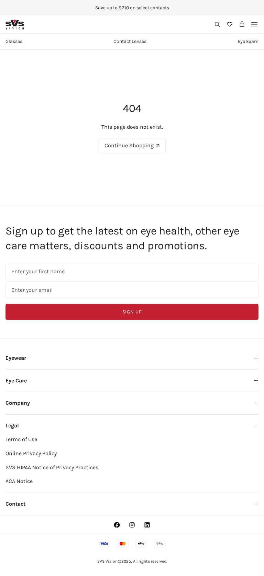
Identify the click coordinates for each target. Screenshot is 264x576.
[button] (217, 24)
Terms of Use (21, 439)
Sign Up (132, 312)
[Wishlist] (230, 24)
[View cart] (242, 24)
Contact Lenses (129, 41)
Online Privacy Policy (31, 453)
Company (18, 403)
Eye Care (16, 380)
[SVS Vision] (15, 25)
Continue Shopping (129, 145)
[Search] (217, 24)
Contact (15, 503)
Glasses (14, 41)
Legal (12, 425)
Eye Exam (248, 41)
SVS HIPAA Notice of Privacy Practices (52, 467)
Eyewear (16, 358)
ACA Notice (19, 481)
